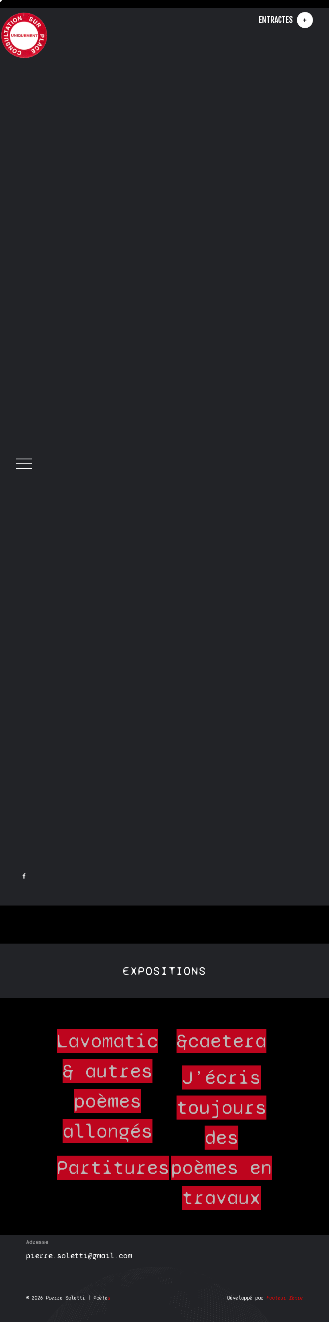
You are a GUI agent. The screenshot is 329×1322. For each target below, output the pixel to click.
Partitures (113, 1174)
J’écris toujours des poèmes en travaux (221, 1144)
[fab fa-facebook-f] (24, 931)
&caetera (221, 1048)
